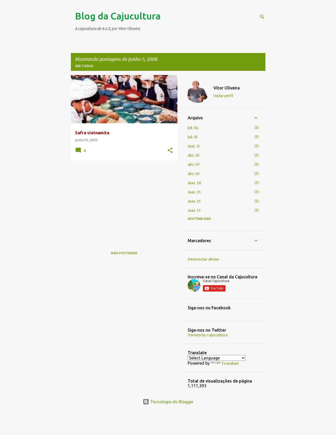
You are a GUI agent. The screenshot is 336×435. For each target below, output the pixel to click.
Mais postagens (124, 253)
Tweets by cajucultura (208, 335)
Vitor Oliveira (226, 88)
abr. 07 (194, 164)
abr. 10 (193, 155)
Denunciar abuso (203, 259)
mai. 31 (194, 146)
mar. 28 (194, 183)
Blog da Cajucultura (118, 15)
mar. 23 (194, 201)
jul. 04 (193, 127)
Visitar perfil (223, 96)
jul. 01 (193, 137)
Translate (230, 363)
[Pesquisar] (262, 16)
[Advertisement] (122, 201)
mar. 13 (194, 210)
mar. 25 (194, 192)
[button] (170, 150)
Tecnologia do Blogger (171, 401)
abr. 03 (194, 173)
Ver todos (84, 66)
